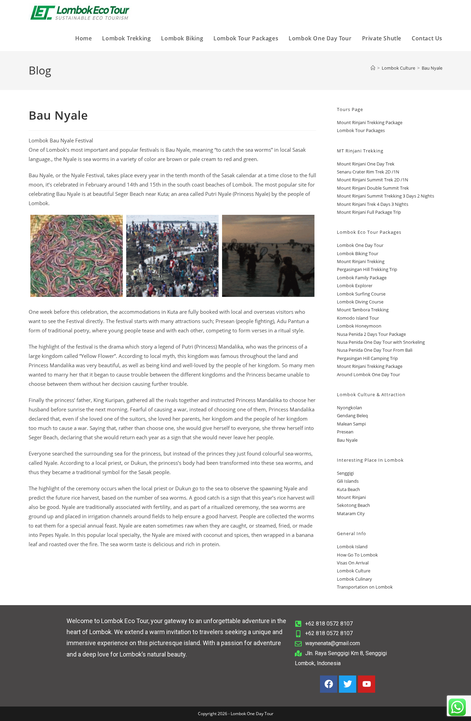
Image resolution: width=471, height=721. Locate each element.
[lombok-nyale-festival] (172, 256)
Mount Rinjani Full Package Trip (369, 212)
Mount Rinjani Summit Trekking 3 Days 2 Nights (385, 196)
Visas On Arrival (353, 563)
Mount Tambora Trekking (363, 310)
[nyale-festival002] (268, 256)
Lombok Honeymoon (359, 326)
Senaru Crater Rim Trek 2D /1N (368, 172)
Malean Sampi (351, 424)
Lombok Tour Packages (361, 130)
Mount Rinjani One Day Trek (365, 164)
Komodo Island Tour (358, 318)
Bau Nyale (432, 68)
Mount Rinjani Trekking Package (369, 122)
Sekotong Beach (353, 505)
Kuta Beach (348, 489)
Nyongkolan (349, 407)
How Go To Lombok (357, 555)
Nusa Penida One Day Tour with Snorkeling (381, 342)
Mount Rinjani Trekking (360, 261)
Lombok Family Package (362, 277)
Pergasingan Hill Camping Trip (367, 358)
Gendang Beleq (352, 415)
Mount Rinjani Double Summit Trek (373, 188)
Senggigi (345, 473)
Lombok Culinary (354, 579)
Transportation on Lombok (365, 587)
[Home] (373, 68)
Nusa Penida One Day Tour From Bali (374, 350)
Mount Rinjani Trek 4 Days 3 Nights (372, 204)
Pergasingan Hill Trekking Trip (367, 269)
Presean (345, 432)
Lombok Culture (353, 571)
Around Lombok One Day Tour (368, 374)
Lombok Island (352, 546)
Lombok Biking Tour (357, 253)
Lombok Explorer (354, 285)
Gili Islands (348, 481)
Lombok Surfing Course (361, 294)
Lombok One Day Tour (360, 245)
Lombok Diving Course (360, 302)
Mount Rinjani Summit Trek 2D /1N (372, 180)
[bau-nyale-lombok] (76, 256)
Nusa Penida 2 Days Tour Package (371, 334)
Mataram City (351, 513)
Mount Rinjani (351, 497)
